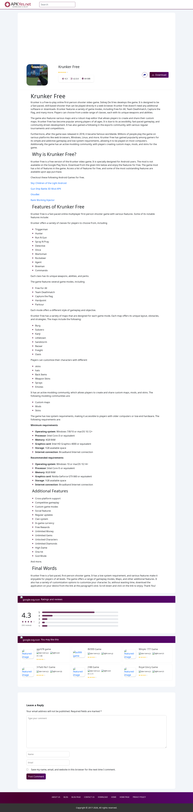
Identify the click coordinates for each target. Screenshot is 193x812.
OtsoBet (35, 194)
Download (160, 74)
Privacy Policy (139, 797)
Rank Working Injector (43, 200)
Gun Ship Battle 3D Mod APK (46, 188)
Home (113, 797)
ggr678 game (44, 649)
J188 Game (93, 667)
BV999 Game (94, 649)
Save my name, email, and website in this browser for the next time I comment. (73, 769)
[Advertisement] (95, 34)
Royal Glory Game (148, 667)
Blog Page (76, 797)
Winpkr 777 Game (148, 649)
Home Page (124, 797)
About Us (56, 797)
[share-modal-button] (144, 74)
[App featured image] (28, 654)
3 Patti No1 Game (46, 667)
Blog (66, 797)
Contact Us (89, 797)
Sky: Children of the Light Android (49, 183)
